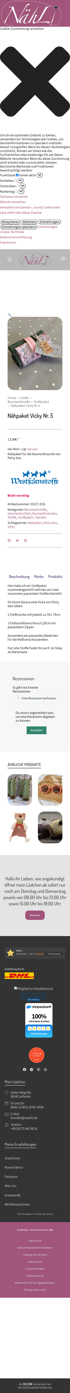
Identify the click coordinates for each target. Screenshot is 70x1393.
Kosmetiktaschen (44, 513)
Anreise (35, 915)
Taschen (40, 517)
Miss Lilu (11, 1186)
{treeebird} (12, 1195)
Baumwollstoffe (19, 402)
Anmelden (37, 730)
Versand (32, 449)
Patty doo (50, 523)
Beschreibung (19, 576)
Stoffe (24, 398)
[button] (35, 82)
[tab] (19, 576)
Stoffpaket (41, 402)
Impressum (8, 242)
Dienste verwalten (13, 202)
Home (12, 398)
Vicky (11, 527)
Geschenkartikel (19, 513)
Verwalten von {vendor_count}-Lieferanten (30, 207)
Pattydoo (11, 1177)
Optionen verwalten (14, 196)
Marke (39, 576)
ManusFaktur (14, 1167)
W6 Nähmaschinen (17, 1204)
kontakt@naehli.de (23, 1118)
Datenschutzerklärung (16, 237)
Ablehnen (29, 222)
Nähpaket (35, 523)
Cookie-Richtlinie (12, 232)
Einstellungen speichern (19, 227)
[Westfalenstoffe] (35, 478)
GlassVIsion (12, 1158)
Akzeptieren (10, 222)
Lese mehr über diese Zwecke (21, 212)
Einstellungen (49, 222)
